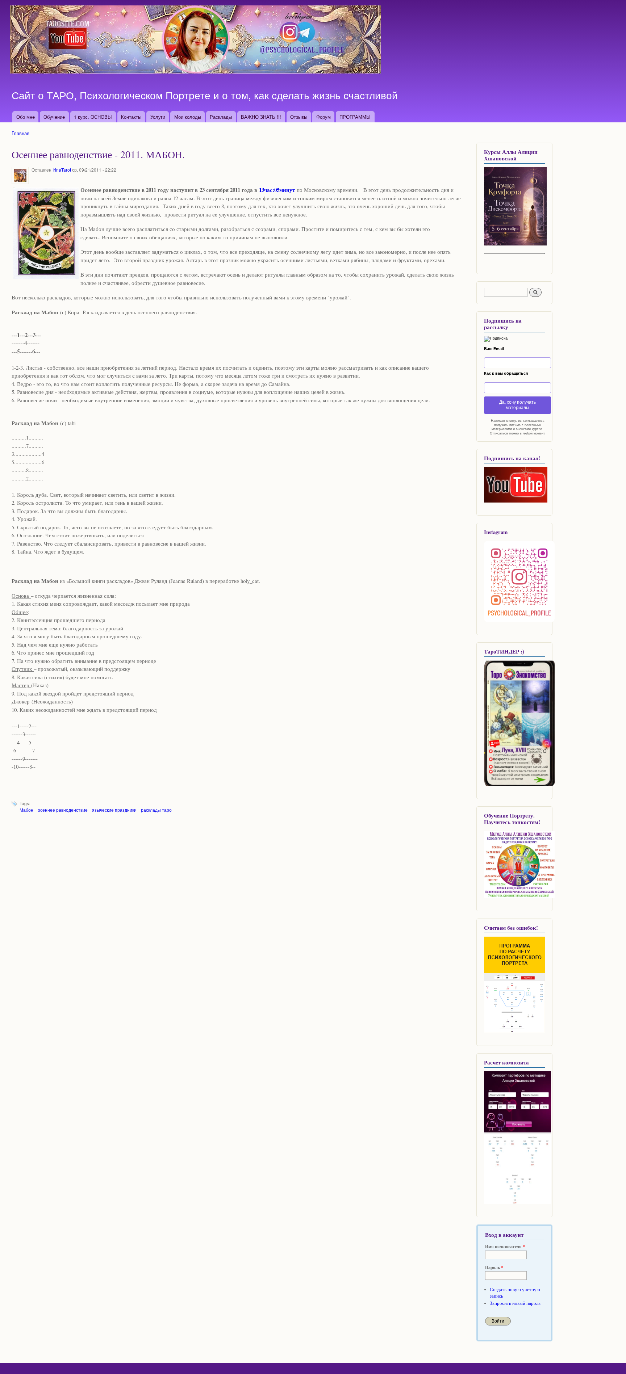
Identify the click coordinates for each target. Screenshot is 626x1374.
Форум (323, 116)
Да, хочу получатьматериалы (517, 405)
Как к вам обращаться (506, 373)
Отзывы (298, 116)
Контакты (131, 116)
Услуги (157, 116)
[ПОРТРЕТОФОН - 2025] (515, 244)
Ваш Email (494, 348)
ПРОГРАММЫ (355, 116)
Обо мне (25, 116)
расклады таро (156, 810)
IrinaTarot (62, 170)
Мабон (26, 810)
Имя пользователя (505, 1246)
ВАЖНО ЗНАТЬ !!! (261, 116)
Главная (20, 133)
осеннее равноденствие (63, 810)
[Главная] (196, 40)
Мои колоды (187, 116)
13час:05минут (277, 190)
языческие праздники (114, 810)
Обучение (54, 116)
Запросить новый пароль (515, 1303)
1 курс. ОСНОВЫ (93, 116)
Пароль (494, 1267)
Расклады (221, 116)
